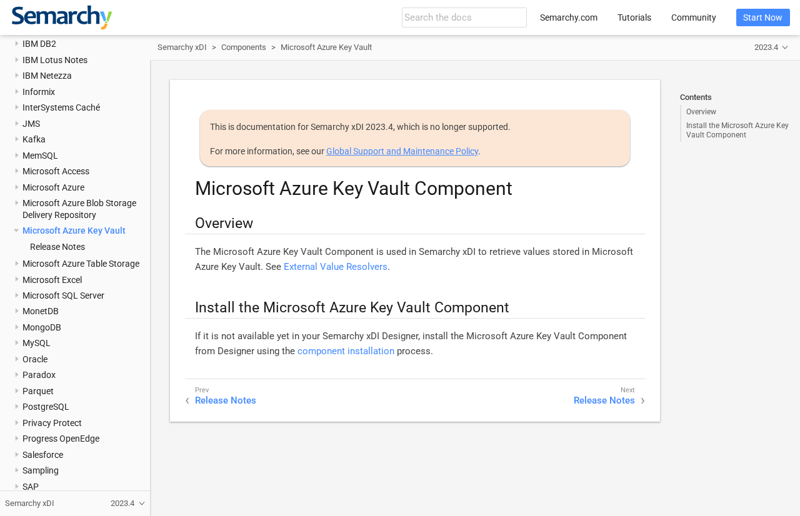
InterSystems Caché (61, 107)
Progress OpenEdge (60, 439)
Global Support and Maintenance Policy (402, 151)
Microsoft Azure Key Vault (74, 231)
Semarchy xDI (182, 47)
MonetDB (40, 311)
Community (693, 17)
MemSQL (40, 156)
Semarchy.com (569, 17)
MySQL (36, 343)
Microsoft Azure (53, 187)
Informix (38, 92)
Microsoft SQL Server (63, 295)
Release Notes (57, 247)
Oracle (35, 359)
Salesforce (42, 455)
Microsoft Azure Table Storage (80, 264)
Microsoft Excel (52, 280)
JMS (31, 124)
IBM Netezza (47, 76)
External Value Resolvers (336, 266)
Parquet (38, 391)
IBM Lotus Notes (55, 60)
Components (243, 47)
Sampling (40, 470)
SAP (30, 487)
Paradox (39, 375)
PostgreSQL (45, 407)
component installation (346, 351)
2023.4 (766, 47)
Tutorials (634, 17)
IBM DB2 (39, 44)
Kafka (34, 139)
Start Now (762, 17)
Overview (701, 111)
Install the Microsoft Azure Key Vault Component (737, 130)
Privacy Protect (52, 423)
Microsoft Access (55, 171)
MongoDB (41, 327)
